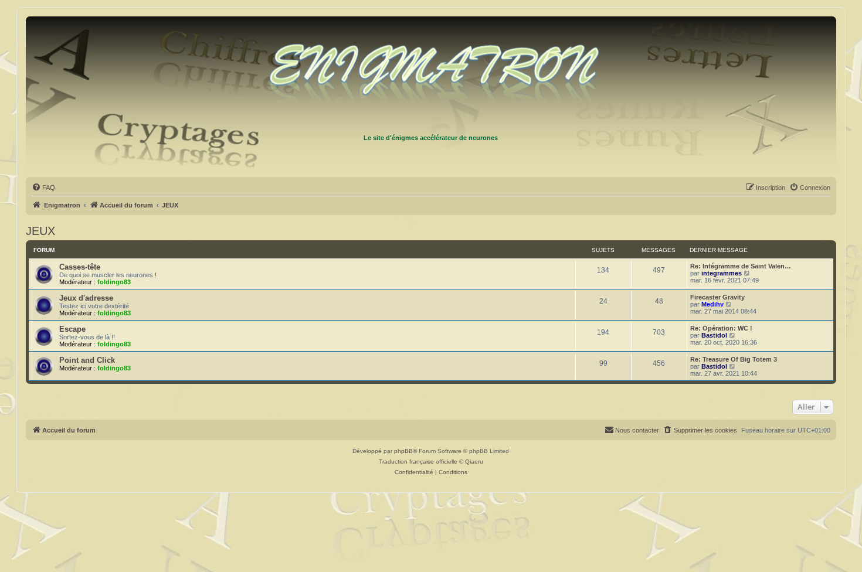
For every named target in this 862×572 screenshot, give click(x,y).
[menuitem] (43, 188)
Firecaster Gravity (717, 297)
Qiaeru (474, 461)
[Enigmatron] (431, 75)
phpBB (403, 451)
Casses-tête (79, 267)
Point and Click (87, 360)
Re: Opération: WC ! (721, 328)
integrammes (721, 273)
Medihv (712, 304)
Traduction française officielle (418, 461)
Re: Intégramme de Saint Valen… (740, 266)
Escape (72, 329)
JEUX (40, 230)
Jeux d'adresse (86, 298)
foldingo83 (114, 281)
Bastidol (714, 335)
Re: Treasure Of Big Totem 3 (733, 359)
